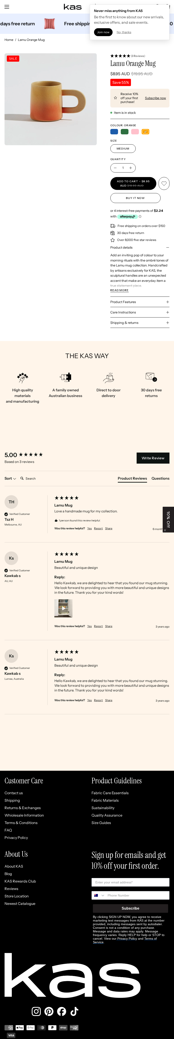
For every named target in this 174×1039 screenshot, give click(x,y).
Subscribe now (155, 98)
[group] (28, 455)
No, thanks (124, 32)
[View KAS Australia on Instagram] (36, 1011)
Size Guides (101, 822)
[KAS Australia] (73, 7)
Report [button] (98, 528)
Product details (121, 247)
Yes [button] (89, 528)
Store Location (17, 896)
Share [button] (108, 528)
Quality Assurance (107, 815)
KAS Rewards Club (20, 881)
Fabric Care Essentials (110, 793)
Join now (103, 32)
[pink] (135, 131)
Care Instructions (123, 312)
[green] (124, 131)
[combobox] (98, 895)
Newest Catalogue (20, 903)
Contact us (14, 793)
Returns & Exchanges (23, 808)
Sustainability (103, 808)
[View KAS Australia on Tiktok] (74, 1011)
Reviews (11, 888)
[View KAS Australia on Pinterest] (48, 1011)
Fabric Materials (105, 800)
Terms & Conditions (21, 822)
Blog (8, 873)
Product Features (123, 302)
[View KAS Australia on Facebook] (61, 1011)
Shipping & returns (124, 323)
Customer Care (24, 781)
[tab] (132, 479)
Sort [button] (9, 478)
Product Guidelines (117, 781)
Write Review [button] (153, 458)
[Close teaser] (165, 530)
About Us (16, 854)
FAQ (8, 830)
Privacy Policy (16, 837)
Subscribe (130, 908)
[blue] (114, 131)
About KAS (14, 866)
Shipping (12, 800)
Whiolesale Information (24, 815)
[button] (139, 56)
